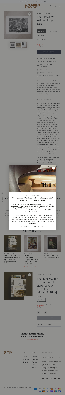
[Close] (53, 168)
